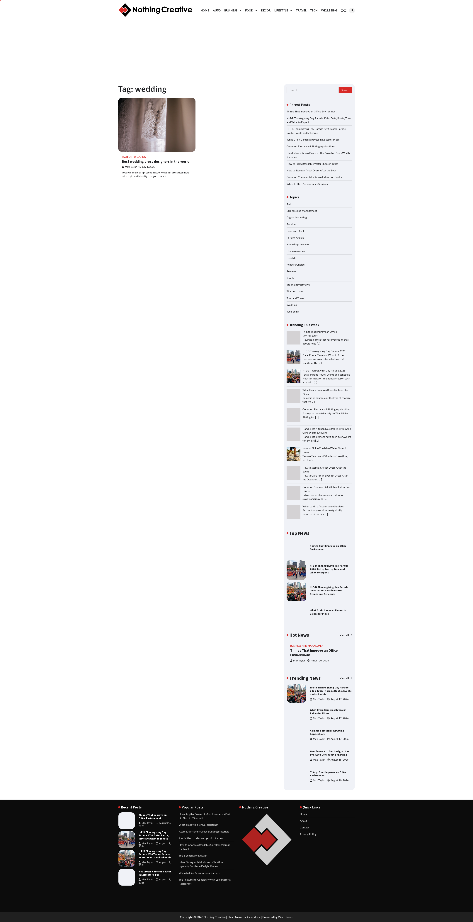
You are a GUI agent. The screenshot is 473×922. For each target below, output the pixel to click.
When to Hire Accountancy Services (307, 183)
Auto (217, 10)
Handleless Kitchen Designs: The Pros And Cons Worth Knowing (329, 753)
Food (249, 10)
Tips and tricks (295, 291)
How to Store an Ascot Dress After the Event (312, 170)
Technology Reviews (298, 284)
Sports (290, 278)
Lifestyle (281, 10)
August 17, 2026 (340, 699)
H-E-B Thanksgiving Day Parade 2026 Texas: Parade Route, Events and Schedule (329, 590)
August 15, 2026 (340, 759)
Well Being (293, 311)
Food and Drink (295, 230)
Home (205, 10)
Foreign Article (295, 237)
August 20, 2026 (320, 660)
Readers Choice (295, 264)
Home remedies (296, 251)
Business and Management (302, 210)
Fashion (127, 157)
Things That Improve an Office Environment (311, 111)
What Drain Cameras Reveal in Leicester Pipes (313, 139)
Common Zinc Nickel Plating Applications (311, 146)
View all (344, 634)
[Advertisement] (236, 49)
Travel (301, 10)
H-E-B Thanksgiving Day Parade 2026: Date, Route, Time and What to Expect (329, 569)
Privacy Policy (308, 834)
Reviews (291, 271)
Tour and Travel (295, 298)
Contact (304, 827)
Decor (266, 10)
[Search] (352, 10)
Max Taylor (131, 167)
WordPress (285, 917)
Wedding (140, 157)
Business (230, 10)
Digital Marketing (297, 217)
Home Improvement (298, 244)
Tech (313, 10)
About (303, 820)
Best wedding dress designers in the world (155, 161)
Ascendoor (253, 917)
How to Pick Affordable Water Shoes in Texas (312, 163)
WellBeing (329, 10)
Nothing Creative (215, 917)
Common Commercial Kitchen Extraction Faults (314, 177)
